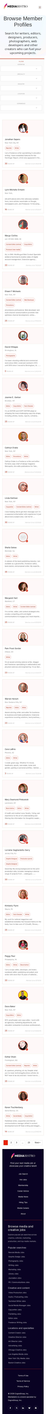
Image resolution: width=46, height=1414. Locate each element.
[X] (16, 1408)
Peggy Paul (10, 956)
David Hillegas (11, 347)
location (21, 93)
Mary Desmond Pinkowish (16, 799)
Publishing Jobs (14, 1314)
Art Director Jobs (15, 1341)
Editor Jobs (12, 1318)
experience (21, 103)
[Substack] (35, 1408)
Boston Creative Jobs (16, 1363)
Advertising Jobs (15, 1346)
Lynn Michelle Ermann (15, 190)
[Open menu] (40, 7)
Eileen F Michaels (13, 291)
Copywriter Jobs (14, 1310)
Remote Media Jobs (16, 1252)
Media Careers (23, 1208)
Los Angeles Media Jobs (18, 1354)
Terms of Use (23, 1376)
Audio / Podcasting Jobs (18, 1297)
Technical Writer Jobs (17, 1301)
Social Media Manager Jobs (19, 1305)
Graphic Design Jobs (16, 1257)
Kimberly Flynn (11, 905)
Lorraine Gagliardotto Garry (17, 850)
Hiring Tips (23, 1202)
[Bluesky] (29, 1408)
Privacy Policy (23, 1386)
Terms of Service (23, 1381)
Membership (23, 1185)
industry (21, 84)
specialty (21, 74)
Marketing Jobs (14, 1269)
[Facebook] (10, 1408)
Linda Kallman (11, 498)
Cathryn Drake (11, 447)
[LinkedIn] (23, 1408)
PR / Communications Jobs (18, 1282)
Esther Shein (10, 1057)
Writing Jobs (13, 1265)
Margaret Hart (11, 598)
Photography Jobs (15, 1261)
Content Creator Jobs (16, 1333)
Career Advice (23, 1191)
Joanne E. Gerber (13, 397)
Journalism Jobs (14, 1278)
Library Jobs (13, 1274)
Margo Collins (11, 235)
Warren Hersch (11, 699)
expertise (21, 64)
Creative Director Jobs (17, 1337)
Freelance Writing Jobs (17, 1322)
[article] (23, 143)
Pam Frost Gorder (13, 648)
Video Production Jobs (17, 1293)
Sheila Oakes (11, 547)
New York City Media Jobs (18, 1358)
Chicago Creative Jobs (17, 1350)
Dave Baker (10, 1006)
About (23, 1214)
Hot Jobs (23, 1180)
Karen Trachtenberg (14, 1107)
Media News (23, 1197)
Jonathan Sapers (12, 139)
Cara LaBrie (10, 749)
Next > (37, 1143)
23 (29, 1143)
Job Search (23, 1174)
